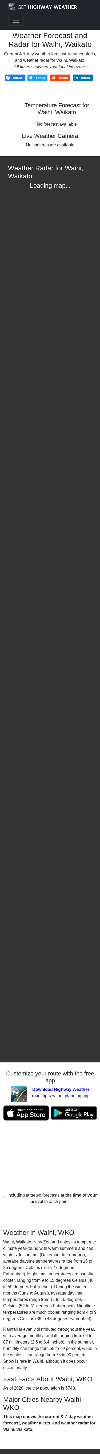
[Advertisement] (50, 1156)
